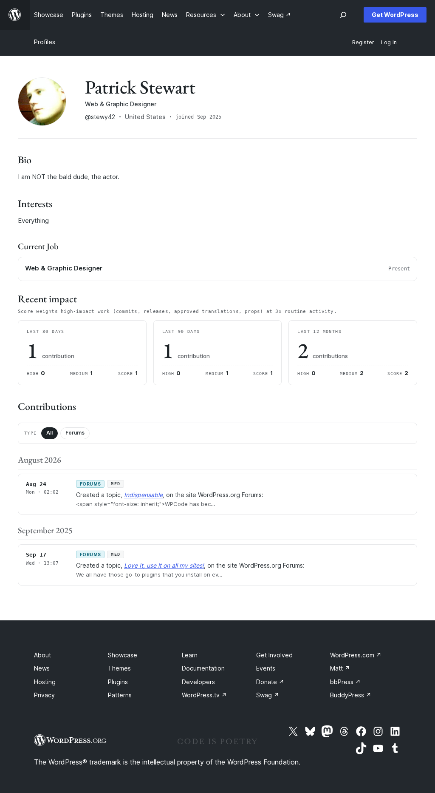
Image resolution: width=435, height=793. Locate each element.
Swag (267, 695)
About (42, 655)
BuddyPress (350, 695)
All (49, 432)
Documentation (203, 668)
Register (363, 42)
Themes (119, 668)
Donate (270, 681)
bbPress (345, 681)
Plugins (118, 681)
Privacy (44, 695)
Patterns (120, 695)
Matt (340, 668)
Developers (198, 681)
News (42, 668)
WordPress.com (355, 655)
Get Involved (274, 655)
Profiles (44, 41)
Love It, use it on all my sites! (164, 565)
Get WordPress (395, 14)
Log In (389, 42)
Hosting (45, 681)
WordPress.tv (204, 695)
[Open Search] (343, 15)
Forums (75, 432)
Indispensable (143, 494)
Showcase (122, 655)
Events (265, 668)
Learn (190, 655)
